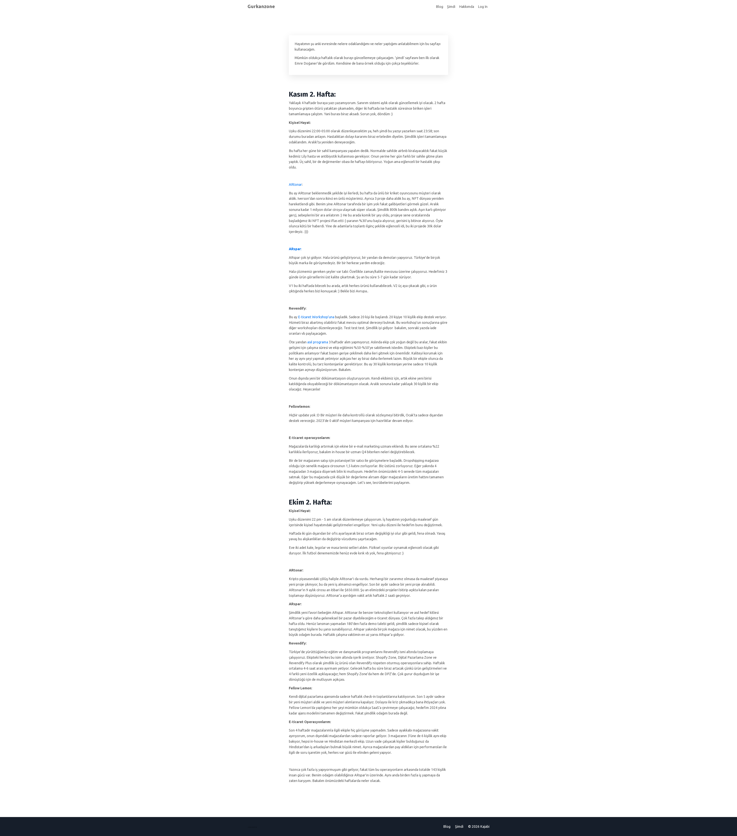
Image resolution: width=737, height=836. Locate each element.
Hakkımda (466, 6)
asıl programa (317, 342)
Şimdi (451, 6)
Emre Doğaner (306, 63)
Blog (439, 6)
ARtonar (295, 184)
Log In (482, 6)
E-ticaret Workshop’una (316, 317)
